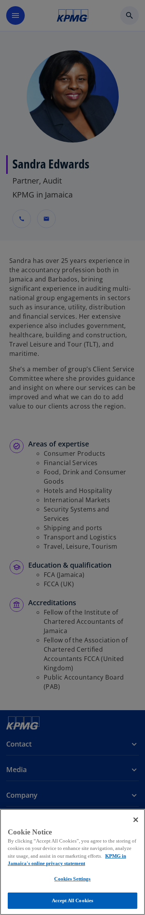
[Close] (135, 819)
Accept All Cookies (72, 900)
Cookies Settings (72, 879)
